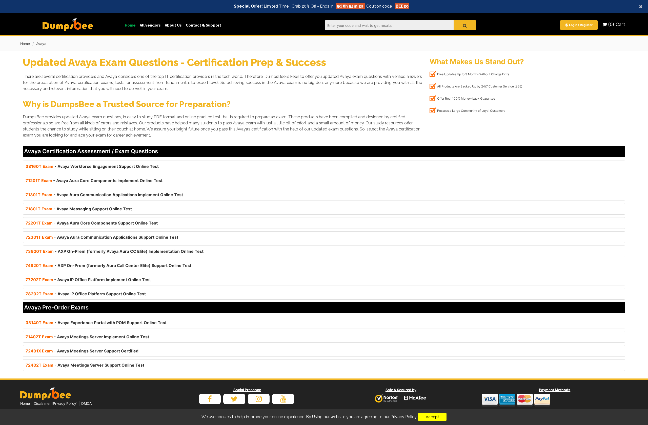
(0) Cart (616, 24)
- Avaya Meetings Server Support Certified (82, 350)
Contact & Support (203, 25)
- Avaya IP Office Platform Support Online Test (86, 293)
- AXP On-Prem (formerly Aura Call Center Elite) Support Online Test (108, 265)
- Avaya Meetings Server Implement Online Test (87, 336)
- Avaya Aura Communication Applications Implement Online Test (104, 194)
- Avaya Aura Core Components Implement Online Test (94, 180)
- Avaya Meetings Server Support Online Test (85, 365)
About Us (173, 25)
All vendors (150, 25)
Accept (432, 417)
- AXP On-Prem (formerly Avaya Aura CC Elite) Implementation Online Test (115, 251)
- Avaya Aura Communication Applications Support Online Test (102, 237)
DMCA (86, 403)
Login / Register (580, 25)
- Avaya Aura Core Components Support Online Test (92, 223)
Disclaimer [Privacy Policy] (55, 403)
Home (130, 25)
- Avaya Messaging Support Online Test (79, 208)
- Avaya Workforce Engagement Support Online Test (92, 166)
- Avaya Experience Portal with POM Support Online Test (96, 322)
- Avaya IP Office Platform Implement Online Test (88, 279)
